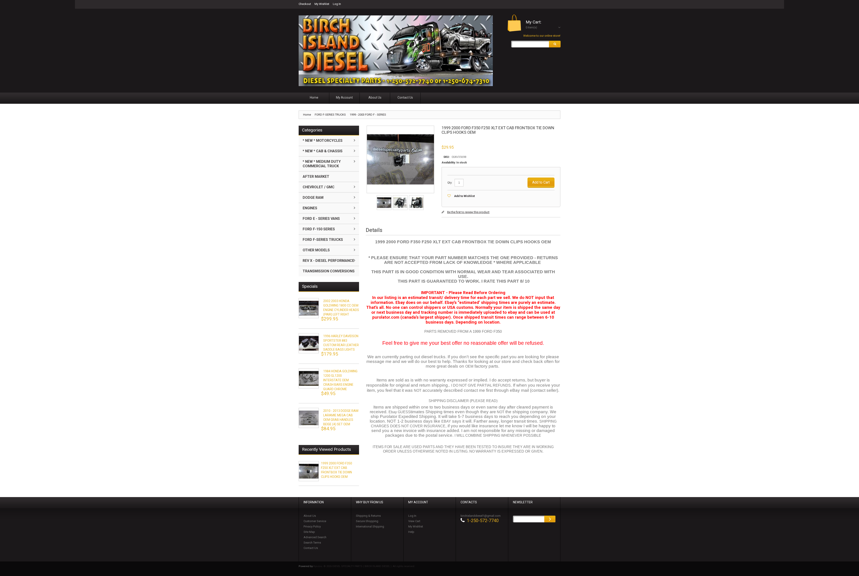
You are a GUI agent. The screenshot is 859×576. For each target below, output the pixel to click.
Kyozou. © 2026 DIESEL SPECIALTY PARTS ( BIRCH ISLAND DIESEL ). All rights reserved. (364, 566)
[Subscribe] (549, 519)
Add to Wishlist (464, 196)
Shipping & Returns (368, 515)
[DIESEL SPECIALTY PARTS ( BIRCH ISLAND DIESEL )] (396, 50)
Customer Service (315, 521)
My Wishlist (322, 4)
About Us (310, 515)
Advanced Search (315, 537)
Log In (337, 4)
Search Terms (312, 542)
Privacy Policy (312, 526)
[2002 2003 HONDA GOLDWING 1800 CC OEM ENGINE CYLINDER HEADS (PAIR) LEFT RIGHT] (309, 308)
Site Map (309, 532)
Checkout (305, 4)
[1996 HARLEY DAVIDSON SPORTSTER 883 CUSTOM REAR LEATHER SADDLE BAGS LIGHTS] (309, 343)
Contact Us (311, 548)
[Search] (555, 44)
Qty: (449, 182)
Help (411, 532)
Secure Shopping (367, 521)
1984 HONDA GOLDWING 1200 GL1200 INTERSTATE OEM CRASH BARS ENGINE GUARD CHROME (340, 380)
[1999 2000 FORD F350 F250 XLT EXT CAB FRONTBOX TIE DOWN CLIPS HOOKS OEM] (384, 196)
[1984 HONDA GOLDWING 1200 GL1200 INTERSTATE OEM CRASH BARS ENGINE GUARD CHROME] (309, 378)
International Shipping (370, 526)
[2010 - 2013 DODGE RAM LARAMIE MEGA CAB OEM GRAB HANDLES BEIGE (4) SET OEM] (309, 418)
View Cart (414, 521)
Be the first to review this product (468, 212)
